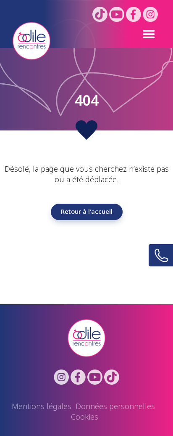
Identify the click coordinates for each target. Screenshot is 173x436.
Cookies (84, 417)
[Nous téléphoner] (161, 255)
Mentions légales (41, 406)
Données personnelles (115, 406)
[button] (110, 33)
